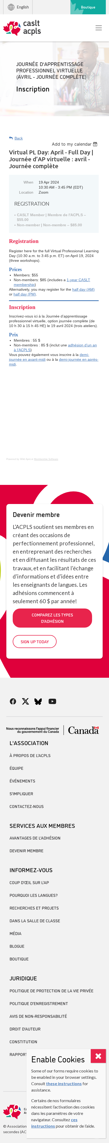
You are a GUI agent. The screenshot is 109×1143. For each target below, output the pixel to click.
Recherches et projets (34, 908)
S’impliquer (21, 793)
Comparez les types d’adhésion (52, 618)
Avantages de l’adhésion (35, 838)
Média (15, 933)
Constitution (23, 1041)
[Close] (98, 1056)
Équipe (16, 768)
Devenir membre (26, 850)
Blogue (17, 946)
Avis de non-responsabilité (38, 1016)
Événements (22, 781)
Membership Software (46, 459)
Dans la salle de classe (35, 920)
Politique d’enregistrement (39, 1003)
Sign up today (35, 641)
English (23, 7)
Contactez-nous (27, 806)
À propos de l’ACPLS (30, 755)
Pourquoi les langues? (34, 895)
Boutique (88, 7)
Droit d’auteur (25, 1029)
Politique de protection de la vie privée (51, 990)
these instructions (64, 1083)
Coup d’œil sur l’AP (29, 882)
